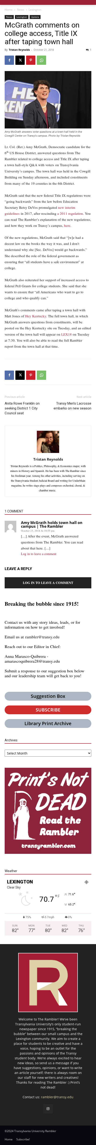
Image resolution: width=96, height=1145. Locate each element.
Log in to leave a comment (38, 554)
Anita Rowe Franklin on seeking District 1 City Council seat (22, 408)
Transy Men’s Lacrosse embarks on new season (72, 405)
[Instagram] (47, 1108)
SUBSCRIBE (48, 710)
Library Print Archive (48, 723)
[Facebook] (9, 60)
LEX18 (66, 334)
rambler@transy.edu (42, 637)
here (67, 225)
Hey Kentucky (35, 316)
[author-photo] (48, 453)
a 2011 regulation (70, 213)
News (20, 10)
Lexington (35, 10)
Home (9, 10)
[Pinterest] (30, 60)
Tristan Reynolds (19, 49)
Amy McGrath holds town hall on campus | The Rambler (51, 524)
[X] (20, 60)
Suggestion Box (48, 696)
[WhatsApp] (41, 60)
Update (35, 17)
